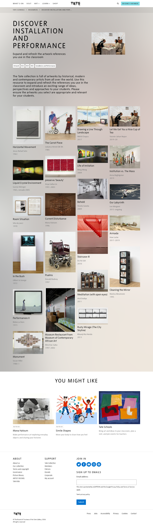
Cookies (125, 513)
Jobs (95, 513)
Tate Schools (19, 10)
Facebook (84, 464)
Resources (33, 10)
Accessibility (105, 513)
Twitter (78, 464)
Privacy (116, 513)
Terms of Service (129, 487)
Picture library (18, 475)
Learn (45, 3)
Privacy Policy (115, 487)
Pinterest (99, 464)
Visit (29, 3)
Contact (134, 513)
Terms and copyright (21, 469)
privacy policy (85, 494)
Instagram (94, 464)
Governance (17, 472)
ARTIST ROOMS (19, 478)
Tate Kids (16, 481)
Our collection (18, 466)
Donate (47, 472)
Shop (55, 3)
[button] (117, 3)
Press (89, 513)
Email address (82, 477)
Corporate (48, 475)
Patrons (48, 469)
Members (48, 466)
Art (36, 3)
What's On (18, 3)
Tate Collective (50, 463)
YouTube (89, 464)
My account (49, 478)
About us (16, 463)
